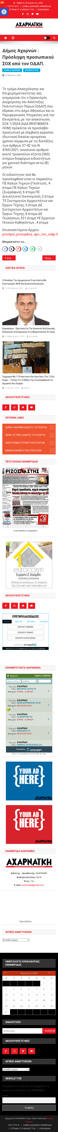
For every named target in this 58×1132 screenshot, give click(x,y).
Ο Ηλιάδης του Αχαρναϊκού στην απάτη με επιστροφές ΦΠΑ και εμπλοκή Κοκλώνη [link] (24, 282)
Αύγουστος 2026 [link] (29, 973)
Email (5, 1095)
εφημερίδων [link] (33, 531)
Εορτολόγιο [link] (25, 921)
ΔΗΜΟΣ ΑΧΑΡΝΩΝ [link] (12, 70)
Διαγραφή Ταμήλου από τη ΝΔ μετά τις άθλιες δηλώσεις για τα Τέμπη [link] (11, 258)
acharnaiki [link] (32, 288)
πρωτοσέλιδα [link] (20, 531)
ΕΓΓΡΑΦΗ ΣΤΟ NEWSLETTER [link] (21, 10)
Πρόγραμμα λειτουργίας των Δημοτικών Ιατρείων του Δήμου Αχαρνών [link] (50, 258)
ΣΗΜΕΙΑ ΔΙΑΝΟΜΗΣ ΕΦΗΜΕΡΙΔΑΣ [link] (36, 6)
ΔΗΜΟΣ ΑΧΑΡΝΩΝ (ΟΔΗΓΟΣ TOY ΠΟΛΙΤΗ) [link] (26, 427)
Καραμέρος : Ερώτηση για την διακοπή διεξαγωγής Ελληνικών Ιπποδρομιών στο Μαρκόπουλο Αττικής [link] (28, 330)
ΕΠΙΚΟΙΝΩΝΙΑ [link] (43, 10)
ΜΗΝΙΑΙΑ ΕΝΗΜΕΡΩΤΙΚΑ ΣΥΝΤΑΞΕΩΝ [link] (23, 450)
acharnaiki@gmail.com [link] (32, 885)
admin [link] (26, 388)
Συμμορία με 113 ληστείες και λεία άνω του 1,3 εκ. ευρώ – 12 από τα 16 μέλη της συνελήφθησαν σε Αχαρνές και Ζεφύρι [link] (28, 380)
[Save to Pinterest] (18, 248)
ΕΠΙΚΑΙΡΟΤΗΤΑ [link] (31, 70)
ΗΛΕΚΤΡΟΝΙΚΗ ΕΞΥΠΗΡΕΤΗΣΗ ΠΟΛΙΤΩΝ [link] (25, 443)
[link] (4, 12)
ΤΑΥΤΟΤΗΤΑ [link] (13, 6)
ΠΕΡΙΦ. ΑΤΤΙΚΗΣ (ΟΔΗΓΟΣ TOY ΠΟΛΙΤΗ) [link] (25, 435)
